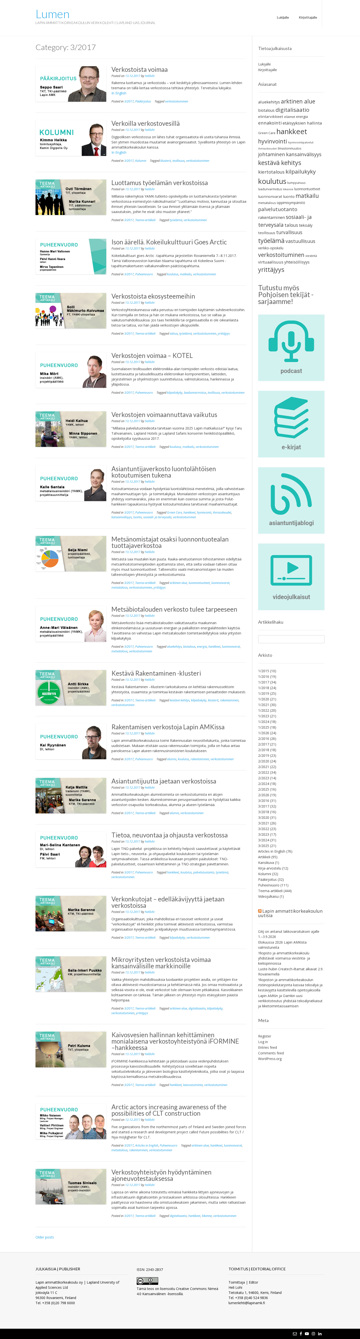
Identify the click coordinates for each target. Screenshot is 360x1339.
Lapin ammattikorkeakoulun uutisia (290, 913)
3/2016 (263, 800)
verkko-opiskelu (270, 248)
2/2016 (263, 738)
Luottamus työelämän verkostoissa (159, 183)
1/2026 (263, 733)
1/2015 (263, 671)
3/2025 (263, 845)
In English (118, 93)
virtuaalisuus (270, 262)
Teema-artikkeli (145, 220)
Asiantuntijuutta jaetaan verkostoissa (163, 781)
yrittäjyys (224, 333)
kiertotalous (271, 172)
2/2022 (263, 772)
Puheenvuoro (144, 274)
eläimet (289, 116)
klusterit (165, 161)
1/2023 (263, 716)
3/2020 (263, 817)
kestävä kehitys (180, 700)
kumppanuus (296, 183)
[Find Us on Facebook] (301, 1334)
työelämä (176, 220)
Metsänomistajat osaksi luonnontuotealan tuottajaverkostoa (170, 542)
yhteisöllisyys (297, 262)
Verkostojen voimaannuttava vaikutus (164, 414)
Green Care (174, 512)
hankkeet (189, 512)
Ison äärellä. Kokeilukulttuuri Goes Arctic (169, 242)
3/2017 (129, 101)
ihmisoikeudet (222, 512)
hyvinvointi (204, 512)
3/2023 (263, 834)
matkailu (186, 274)
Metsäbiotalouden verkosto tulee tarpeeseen (174, 609)
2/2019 (263, 755)
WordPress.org (270, 1058)
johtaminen (271, 154)
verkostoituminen (176, 101)
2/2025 (263, 789)
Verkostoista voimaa (139, 69)
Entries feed (267, 1047)
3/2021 (263, 823)
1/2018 (263, 687)
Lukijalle (283, 17)
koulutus (172, 274)
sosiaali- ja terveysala (157, 517)
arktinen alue (178, 583)
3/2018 (263, 811)
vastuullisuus (300, 241)
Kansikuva (266, 862)
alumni (171, 759)
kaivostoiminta (193, 1085)
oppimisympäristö (291, 202)
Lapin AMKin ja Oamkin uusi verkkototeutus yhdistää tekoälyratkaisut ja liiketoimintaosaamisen (290, 1000)
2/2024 (263, 783)
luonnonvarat (220, 583)
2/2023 (263, 778)
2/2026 (263, 795)
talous (174, 333)
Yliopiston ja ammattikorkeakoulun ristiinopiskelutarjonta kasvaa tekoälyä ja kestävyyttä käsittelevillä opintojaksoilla (290, 984)
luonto (137, 517)
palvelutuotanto (203, 872)
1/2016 (263, 676)
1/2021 (263, 704)
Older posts (45, 1237)
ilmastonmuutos (289, 148)
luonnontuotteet (199, 583)
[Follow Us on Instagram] (313, 1334)
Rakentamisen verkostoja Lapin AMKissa (168, 727)
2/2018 (263, 749)
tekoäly (305, 225)
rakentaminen (229, 700)
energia (202, 646)
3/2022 (263, 828)
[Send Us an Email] (295, 1334)
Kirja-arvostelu (269, 868)
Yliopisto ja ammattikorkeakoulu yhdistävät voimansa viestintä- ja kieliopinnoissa (284, 958)
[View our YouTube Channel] (307, 1334)
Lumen (53, 14)
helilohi (150, 76)
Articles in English (146, 1145)
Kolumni (140, 161)
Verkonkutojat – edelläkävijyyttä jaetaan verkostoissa (168, 902)
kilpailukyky (174, 393)
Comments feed (271, 1053)
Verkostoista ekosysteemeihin (153, 296)
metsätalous (119, 587)
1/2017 (263, 682)
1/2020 (263, 699)
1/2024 (263, 721)
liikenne (207, 1216)
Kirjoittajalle (308, 17)
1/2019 (263, 693)
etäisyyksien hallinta (302, 123)
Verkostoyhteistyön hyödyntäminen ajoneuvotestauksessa (161, 1175)
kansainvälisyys (121, 517)
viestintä (311, 256)
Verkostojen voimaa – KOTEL (152, 355)
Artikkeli (264, 857)
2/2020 (263, 761)
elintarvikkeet (270, 116)
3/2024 (263, 840)
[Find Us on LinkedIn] (320, 1334)
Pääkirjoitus (143, 101)
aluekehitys (174, 646)
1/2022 (263, 710)
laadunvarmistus (195, 393)
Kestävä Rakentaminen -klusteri (156, 673)
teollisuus (178, 161)
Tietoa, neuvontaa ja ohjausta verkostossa (169, 835)
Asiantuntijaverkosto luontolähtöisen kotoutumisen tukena (163, 472)
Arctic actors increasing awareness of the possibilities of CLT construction (169, 1110)
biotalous (189, 646)
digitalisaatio (197, 1008)
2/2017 (263, 744)
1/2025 (263, 727)
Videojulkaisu (268, 896)
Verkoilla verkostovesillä (145, 123)
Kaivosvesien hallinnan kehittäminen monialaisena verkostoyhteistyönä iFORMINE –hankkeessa (175, 1041)
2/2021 (263, 766)
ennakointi (270, 123)
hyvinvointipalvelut (300, 142)
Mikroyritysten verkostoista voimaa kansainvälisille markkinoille (161, 963)
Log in (263, 1041)
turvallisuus (289, 232)
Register (264, 1036)
